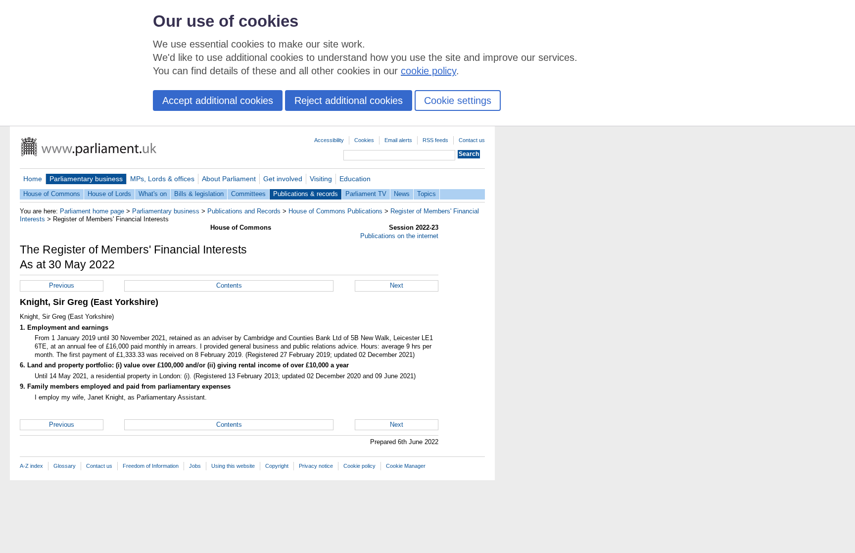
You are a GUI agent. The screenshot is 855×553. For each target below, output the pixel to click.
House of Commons (51, 194)
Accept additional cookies (217, 100)
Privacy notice (316, 466)
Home (32, 179)
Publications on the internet (399, 236)
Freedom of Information (151, 466)
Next (396, 285)
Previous (61, 285)
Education (355, 179)
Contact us (472, 140)
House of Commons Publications (335, 211)
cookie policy (428, 70)
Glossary (64, 466)
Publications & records (305, 194)
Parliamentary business (86, 179)
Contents (229, 285)
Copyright (276, 466)
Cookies (364, 140)
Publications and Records (244, 211)
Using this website (233, 466)
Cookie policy (359, 466)
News (402, 194)
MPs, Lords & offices (162, 179)
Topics (426, 194)
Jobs (195, 466)
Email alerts (398, 140)
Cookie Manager (406, 466)
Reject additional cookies (348, 100)
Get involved (282, 179)
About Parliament (229, 179)
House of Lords (109, 194)
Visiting (321, 179)
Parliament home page (92, 211)
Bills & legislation (199, 194)
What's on (153, 194)
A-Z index (31, 466)
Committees (248, 194)
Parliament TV (365, 194)
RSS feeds (435, 140)
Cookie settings (457, 100)
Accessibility (329, 140)
